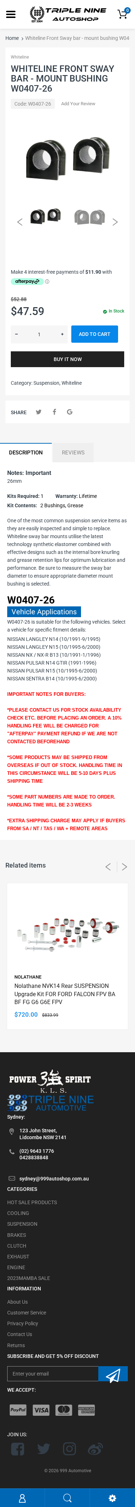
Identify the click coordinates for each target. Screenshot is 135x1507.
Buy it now (68, 359)
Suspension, (46, 383)
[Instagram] (69, 1449)
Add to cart (95, 334)
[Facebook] (54, 412)
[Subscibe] (113, 1373)
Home (12, 38)
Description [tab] (26, 452)
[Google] (69, 412)
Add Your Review (78, 103)
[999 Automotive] (68, 14)
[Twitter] (38, 412)
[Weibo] (95, 1449)
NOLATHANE (27, 977)
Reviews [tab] (73, 452)
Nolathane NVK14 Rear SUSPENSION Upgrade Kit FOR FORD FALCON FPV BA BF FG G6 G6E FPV (64, 994)
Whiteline (20, 57)
